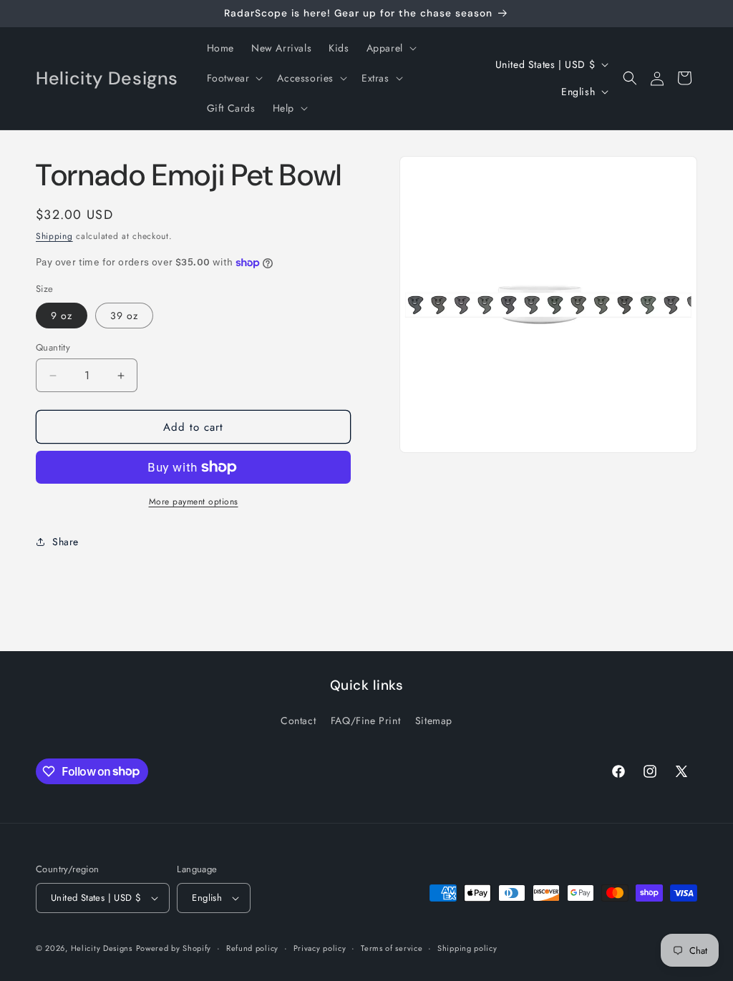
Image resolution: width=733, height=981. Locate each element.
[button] (390, 48)
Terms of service (391, 948)
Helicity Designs (101, 948)
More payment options (193, 501)
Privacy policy (319, 948)
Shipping (54, 236)
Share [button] (65, 542)
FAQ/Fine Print (365, 720)
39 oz (124, 315)
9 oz (61, 315)
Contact (298, 720)
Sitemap (433, 720)
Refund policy (252, 948)
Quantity (53, 347)
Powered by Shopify (174, 948)
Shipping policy (467, 948)
